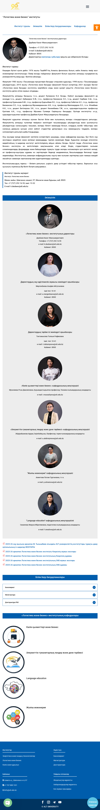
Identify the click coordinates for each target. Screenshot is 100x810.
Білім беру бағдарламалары (58, 26)
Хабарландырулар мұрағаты (65, 785)
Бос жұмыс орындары (62, 789)
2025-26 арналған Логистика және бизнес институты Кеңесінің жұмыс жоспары (40, 552)
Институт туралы (22, 26)
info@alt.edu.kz (10, 790)
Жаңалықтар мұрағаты (63, 780)
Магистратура (59, 760)
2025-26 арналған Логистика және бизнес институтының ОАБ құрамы (36, 565)
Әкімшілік (37, 26)
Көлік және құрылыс (11, 765)
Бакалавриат (59, 756)
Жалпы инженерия (36, 707)
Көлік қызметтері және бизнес (42, 627)
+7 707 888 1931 (10, 785)
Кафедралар (80, 26)
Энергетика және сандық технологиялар (19, 756)
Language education (36, 678)
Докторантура (59, 765)
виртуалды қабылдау (50, 57)
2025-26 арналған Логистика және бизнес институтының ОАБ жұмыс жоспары (40, 560)
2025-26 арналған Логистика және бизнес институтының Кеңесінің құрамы (38, 556)
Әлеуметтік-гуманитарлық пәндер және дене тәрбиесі (54, 652)
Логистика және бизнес (12, 760)
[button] (97, 27)
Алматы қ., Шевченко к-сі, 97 (15, 780)
